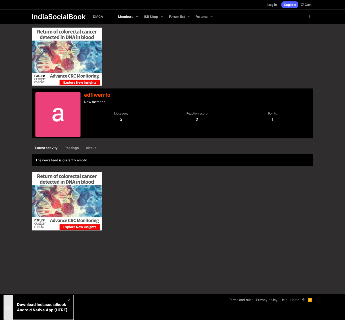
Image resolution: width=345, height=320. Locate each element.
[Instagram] (297, 313)
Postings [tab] (72, 148)
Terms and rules (241, 300)
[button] (137, 16)
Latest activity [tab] (46, 148)
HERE (61, 310)
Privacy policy (267, 300)
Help (284, 300)
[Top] (304, 300)
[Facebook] (290, 313)
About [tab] (91, 148)
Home (294, 300)
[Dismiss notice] (68, 301)
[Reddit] (304, 313)
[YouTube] (311, 313)
